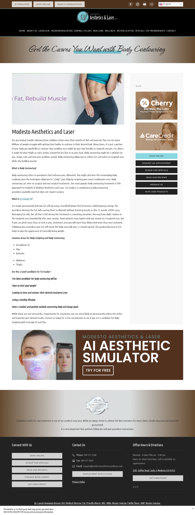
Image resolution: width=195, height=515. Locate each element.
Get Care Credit (37, 484)
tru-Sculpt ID (26, 198)
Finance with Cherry (37, 477)
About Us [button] (32, 30)
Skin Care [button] (98, 30)
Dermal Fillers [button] (83, 30)
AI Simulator (22, 4)
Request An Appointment (156, 163)
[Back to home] (97, 17)
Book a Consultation (70, 4)
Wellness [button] (110, 30)
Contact (171, 30)
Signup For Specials (156, 170)
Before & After (125, 30)
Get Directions (157, 478)
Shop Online (43, 4)
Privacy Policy (78, 481)
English (167, 4)
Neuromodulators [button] (62, 30)
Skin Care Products (156, 192)
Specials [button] (140, 30)
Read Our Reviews (156, 177)
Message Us (156, 184)
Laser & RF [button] (44, 30)
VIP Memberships (155, 30)
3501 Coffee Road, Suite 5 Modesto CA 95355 (154, 470)
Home (22, 30)
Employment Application (97, 474)
